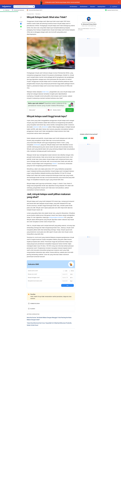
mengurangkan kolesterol (56, 217)
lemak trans (45, 91)
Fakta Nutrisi (37, 13)
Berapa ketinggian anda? (34, 277)
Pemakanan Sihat (30, 13)
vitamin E (55, 163)
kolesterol (36, 127)
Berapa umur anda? (32, 274)
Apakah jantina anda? (33, 270)
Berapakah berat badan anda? (35, 280)
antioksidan (37, 144)
